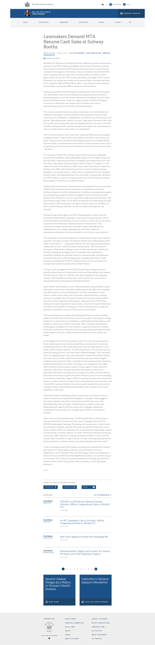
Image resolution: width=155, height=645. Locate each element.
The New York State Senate (42, 4)
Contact (118, 22)
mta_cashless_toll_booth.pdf (53, 58)
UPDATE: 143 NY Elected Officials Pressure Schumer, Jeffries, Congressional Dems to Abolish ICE (84, 504)
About (25, 22)
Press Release (48, 501)
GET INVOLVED (97, 638)
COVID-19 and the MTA (93, 53)
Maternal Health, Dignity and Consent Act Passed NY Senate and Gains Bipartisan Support (85, 552)
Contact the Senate (99, 619)
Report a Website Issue (101, 623)
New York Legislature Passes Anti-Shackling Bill (84, 536)
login (128, 4)
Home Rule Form (98, 627)
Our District (44, 22)
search (130, 22)
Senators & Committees (74, 623)
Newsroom (64, 22)
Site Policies (97, 630)
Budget (68, 630)
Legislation (83, 22)
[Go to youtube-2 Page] (49, 638)
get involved (116, 4)
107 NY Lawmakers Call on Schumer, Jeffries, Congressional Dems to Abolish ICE (82, 522)
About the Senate (72, 638)
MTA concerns (79, 53)
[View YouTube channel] (103, 5)
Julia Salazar (38, 14)
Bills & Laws (70, 627)
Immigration (47, 503)
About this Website (99, 634)
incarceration (48, 538)
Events (101, 22)
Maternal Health (48, 552)
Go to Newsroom (101, 495)
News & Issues (70, 619)
